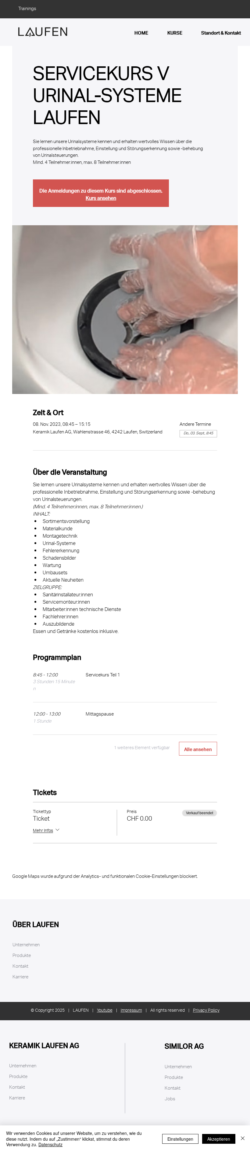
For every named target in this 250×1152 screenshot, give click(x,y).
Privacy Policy (206, 1011)
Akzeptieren (218, 1139)
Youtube (104, 1011)
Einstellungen (180, 1139)
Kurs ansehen (101, 197)
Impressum (131, 1011)
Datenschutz (50, 1144)
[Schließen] (242, 1138)
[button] (190, 1110)
